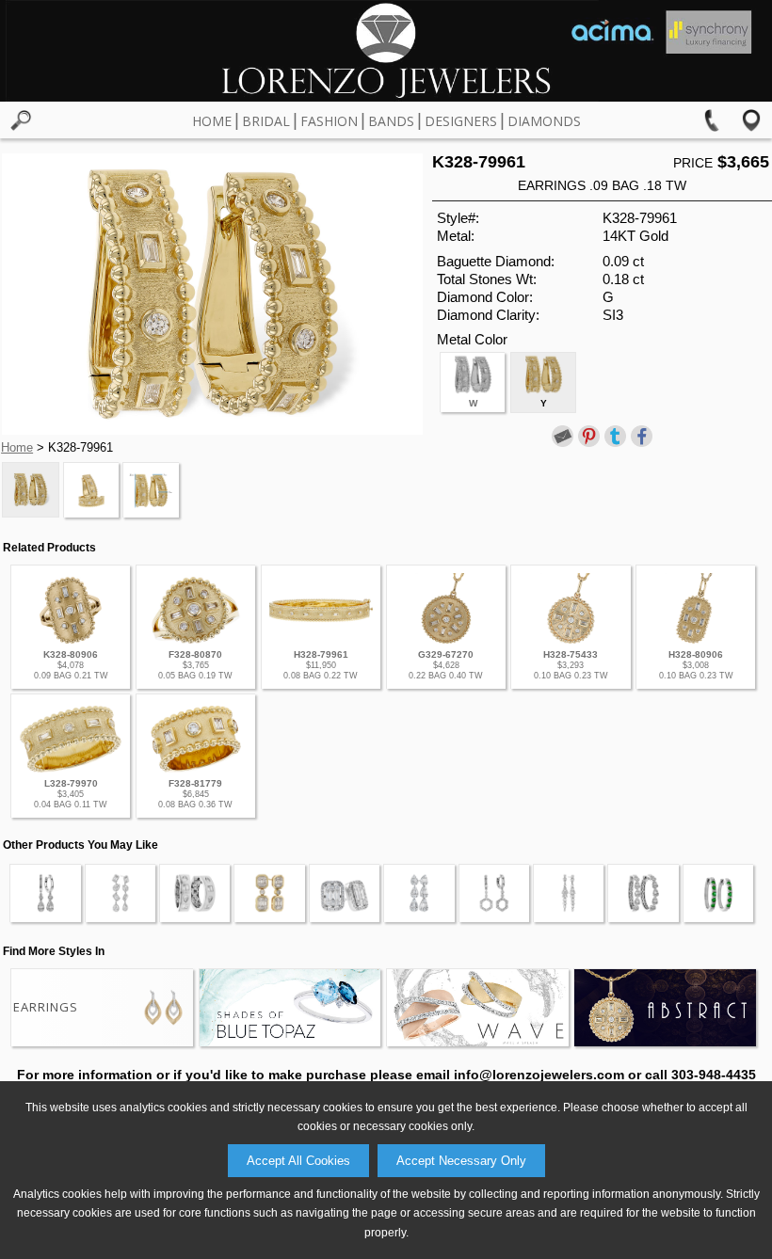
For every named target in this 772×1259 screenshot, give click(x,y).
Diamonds (544, 121)
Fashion (329, 121)
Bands (391, 121)
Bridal (266, 121)
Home (212, 121)
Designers (461, 121)
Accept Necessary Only (461, 1161)
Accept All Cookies (298, 1161)
